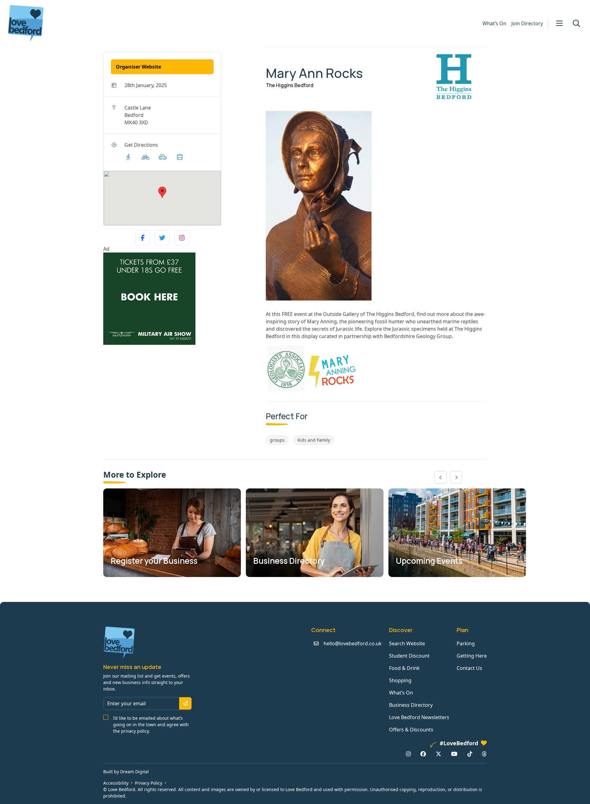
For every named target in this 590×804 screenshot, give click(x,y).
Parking (466, 643)
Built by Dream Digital (126, 771)
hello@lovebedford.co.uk (353, 643)
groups (277, 440)
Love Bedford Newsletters (419, 717)
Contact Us (469, 668)
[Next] (456, 477)
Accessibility (115, 783)
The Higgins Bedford (289, 85)
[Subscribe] (185, 703)
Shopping (400, 680)
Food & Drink (404, 668)
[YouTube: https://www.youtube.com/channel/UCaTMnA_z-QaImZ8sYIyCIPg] (454, 754)
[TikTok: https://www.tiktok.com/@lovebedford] (469, 754)
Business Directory (411, 705)
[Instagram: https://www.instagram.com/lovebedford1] (408, 754)
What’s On (494, 23)
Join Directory (527, 23)
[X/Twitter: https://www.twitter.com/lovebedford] (438, 754)
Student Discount (409, 655)
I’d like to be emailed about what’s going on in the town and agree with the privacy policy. (151, 724)
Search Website (407, 643)
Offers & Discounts (411, 729)
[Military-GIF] (182, 299)
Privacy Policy (148, 783)
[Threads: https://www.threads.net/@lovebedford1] (484, 754)
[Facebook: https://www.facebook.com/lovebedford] (423, 754)
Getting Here (472, 655)
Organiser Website (138, 66)
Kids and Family (313, 440)
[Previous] (441, 477)
